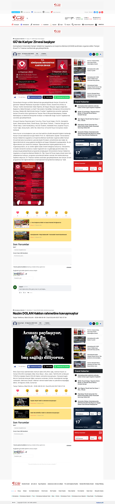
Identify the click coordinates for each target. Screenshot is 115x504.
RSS (14, 502)
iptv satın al (34, 483)
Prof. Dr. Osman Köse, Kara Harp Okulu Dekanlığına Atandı (93, 62)
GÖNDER (69, 267)
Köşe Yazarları (57, 12)
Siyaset (54, 24)
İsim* (14, 247)
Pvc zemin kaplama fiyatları (71, 483)
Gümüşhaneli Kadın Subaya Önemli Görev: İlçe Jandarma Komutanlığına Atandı (94, 87)
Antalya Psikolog (99, 483)
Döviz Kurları (45, 491)
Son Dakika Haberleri (34, 491)
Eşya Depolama (42, 483)
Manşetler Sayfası (99, 491)
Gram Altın (97, 17)
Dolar (78, 17)
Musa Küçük (89, 496)
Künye (86, 12)
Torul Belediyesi (98, 496)
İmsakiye (47, 12)
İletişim (91, 12)
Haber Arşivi (77, 24)
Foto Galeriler (26, 12)
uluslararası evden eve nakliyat (55, 483)
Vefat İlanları (36, 24)
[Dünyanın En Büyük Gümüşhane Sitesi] (16, 484)
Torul (33, 496)
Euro (86, 17)
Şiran (52, 496)
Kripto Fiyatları (62, 491)
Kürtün (57, 496)
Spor (61, 24)
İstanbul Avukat (26, 483)
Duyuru (68, 24)
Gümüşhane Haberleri (19, 38)
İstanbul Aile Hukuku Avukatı (87, 483)
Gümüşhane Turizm (65, 496)
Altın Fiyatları (53, 491)
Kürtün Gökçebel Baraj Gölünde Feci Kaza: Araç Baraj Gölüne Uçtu (93, 95)
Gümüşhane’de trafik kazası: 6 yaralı (93, 69)
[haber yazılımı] (99, 502)
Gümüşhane (26, 24)
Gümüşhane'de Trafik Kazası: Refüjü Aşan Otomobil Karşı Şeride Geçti (93, 78)
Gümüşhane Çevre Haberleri (78, 496)
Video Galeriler (38, 12)
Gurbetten (46, 24)
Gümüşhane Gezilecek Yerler (42, 496)
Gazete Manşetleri (89, 24)
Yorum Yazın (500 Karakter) (20, 253)
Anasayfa (16, 24)
